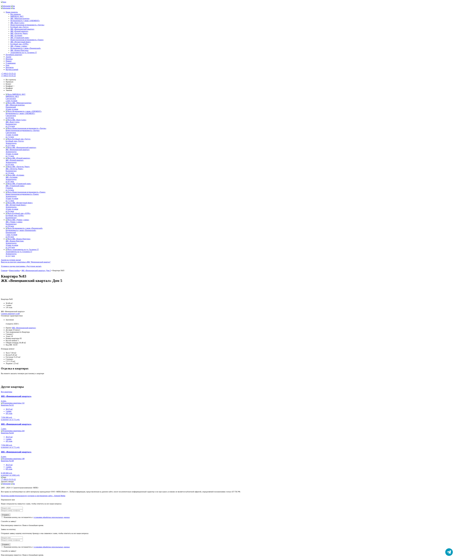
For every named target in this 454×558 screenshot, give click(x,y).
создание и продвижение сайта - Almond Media (46, 496)
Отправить (5, 515)
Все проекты (11, 80)
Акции (8, 57)
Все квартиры (6, 392)
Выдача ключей (12, 69)
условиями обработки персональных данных (51, 517)
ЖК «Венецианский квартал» (24, 328)
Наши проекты (12, 12)
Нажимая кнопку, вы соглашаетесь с (36, 517)
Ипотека (9, 59)
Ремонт (9, 61)
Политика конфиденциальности (14, 496)
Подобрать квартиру (14, 55)
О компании (11, 63)
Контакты (10, 67)
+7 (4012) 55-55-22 (8, 74)
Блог (7, 65)
